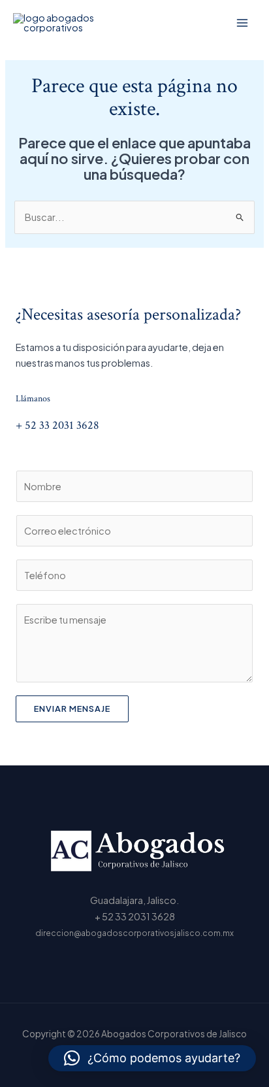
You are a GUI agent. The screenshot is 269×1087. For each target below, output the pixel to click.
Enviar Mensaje (72, 708)
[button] (152, 1058)
